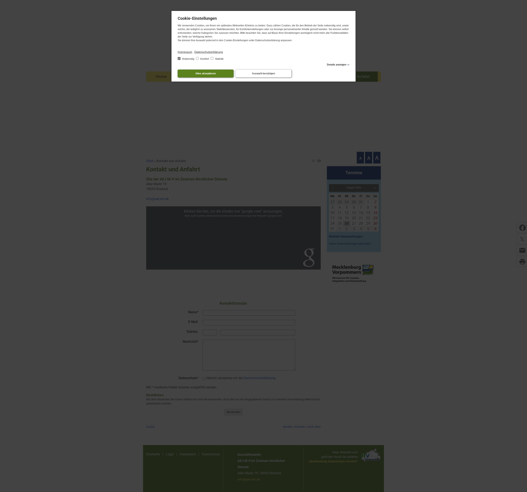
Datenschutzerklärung (208, 52)
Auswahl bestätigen (263, 73)
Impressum (185, 52)
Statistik (219, 58)
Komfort (205, 58)
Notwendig (188, 58)
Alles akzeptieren (205, 73)
